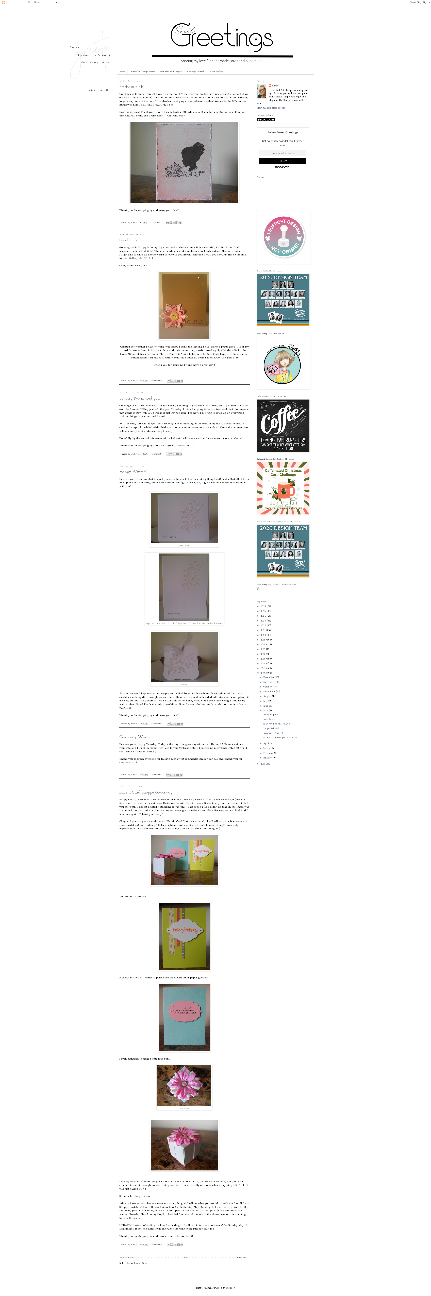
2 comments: (157, 380)
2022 (263, 625)
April (266, 743)
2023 (263, 620)
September (269, 691)
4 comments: (157, 1244)
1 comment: (156, 222)
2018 (263, 644)
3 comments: (157, 723)
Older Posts (242, 1257)
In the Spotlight (216, 71)
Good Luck (128, 240)
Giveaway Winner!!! (136, 737)
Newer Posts (127, 1257)
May (266, 710)
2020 (263, 635)
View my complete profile (271, 107)
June (266, 705)
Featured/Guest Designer (171, 71)
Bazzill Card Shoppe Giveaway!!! (147, 792)
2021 (263, 630)
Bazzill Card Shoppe (202, 1210)
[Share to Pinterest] (180, 222)
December (269, 677)
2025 (263, 611)
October (268, 686)
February (268, 753)
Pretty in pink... (131, 87)
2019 (263, 639)
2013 (263, 668)
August (267, 696)
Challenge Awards (196, 71)
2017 (263, 649)
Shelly (275, 85)
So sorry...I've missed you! (139, 398)
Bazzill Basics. (194, 803)
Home (122, 71)
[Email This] (167, 222)
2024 (263, 615)
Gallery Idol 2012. (140, 258)
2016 (263, 654)
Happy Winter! (132, 472)
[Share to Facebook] (177, 222)
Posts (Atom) (141, 1263)
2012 (263, 673)
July (265, 701)
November (269, 682)
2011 (263, 763)
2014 (263, 663)
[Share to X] (174, 222)
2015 (263, 658)
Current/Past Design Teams (142, 71)
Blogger (230, 1287)
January (268, 757)
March (267, 748)
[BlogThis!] (170, 222)
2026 (263, 606)
